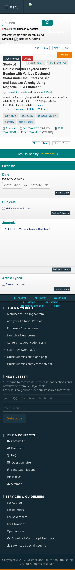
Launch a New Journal (21, 335)
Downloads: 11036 (23, 109)
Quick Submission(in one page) (27, 357)
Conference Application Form (26, 342)
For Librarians (16, 524)
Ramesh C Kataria (17, 92)
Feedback (17, 448)
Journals (26, 20)
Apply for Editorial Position (25, 321)
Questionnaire (21, 462)
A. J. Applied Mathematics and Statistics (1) (28, 229)
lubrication (11, 115)
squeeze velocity (47, 115)
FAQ (13, 455)
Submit (64, 54)
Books (36, 31)
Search (29, 67)
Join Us (16, 477)
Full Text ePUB (32, 132)
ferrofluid (27, 115)
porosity (9, 121)
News (10, 43)
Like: (46, 109)
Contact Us (18, 441)
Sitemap (16, 484)
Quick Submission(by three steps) (29, 364)
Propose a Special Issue (22, 328)
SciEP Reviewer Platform (23, 350)
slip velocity (26, 121)
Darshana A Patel (42, 92)
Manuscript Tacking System (25, 314)
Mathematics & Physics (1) (20, 208)
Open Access (15, 531)
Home (10, 20)
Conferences (55, 31)
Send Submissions (22, 469)
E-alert (63, 67)
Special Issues (15, 31)
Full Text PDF (31, 128)
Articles (44, 20)
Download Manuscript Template (32, 538)
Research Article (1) (16, 284)
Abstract (10, 128)
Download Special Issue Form (30, 545)
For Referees (15, 510)
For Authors (15, 502)
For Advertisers (17, 517)
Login (46, 67)
